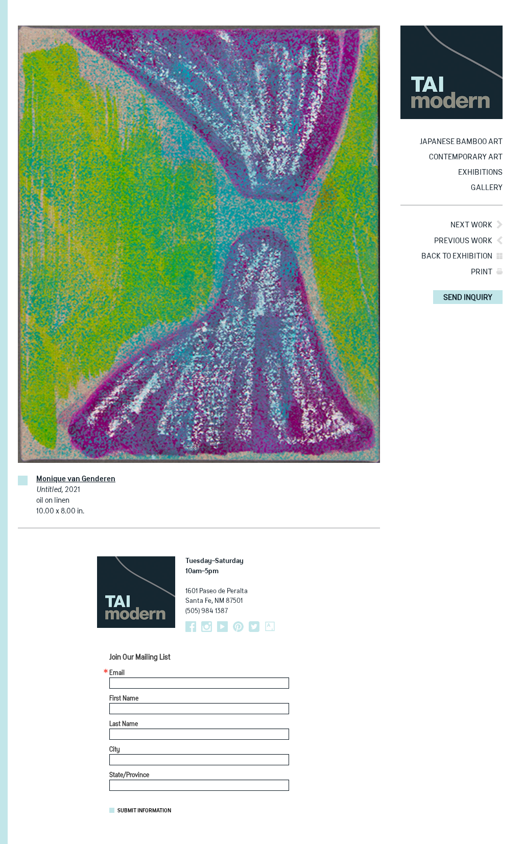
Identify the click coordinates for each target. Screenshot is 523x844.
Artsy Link (270, 626)
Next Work (471, 225)
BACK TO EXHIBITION (456, 256)
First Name (123, 699)
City (114, 750)
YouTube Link (222, 626)
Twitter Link (254, 626)
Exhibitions (480, 172)
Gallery (487, 188)
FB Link (190, 626)
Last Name (123, 724)
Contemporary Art (466, 157)
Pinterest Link (238, 626)
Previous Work (463, 241)
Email (117, 673)
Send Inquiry (467, 297)
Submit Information (144, 810)
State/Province (129, 775)
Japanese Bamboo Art (461, 142)
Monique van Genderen (75, 479)
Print (481, 272)
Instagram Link (206, 626)
